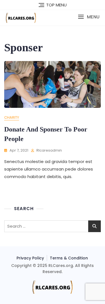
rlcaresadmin (49, 150)
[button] (88, 17)
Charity (11, 117)
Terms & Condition (69, 258)
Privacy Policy (30, 258)
